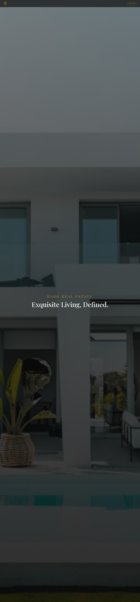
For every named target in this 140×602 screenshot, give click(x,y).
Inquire (132, 3)
